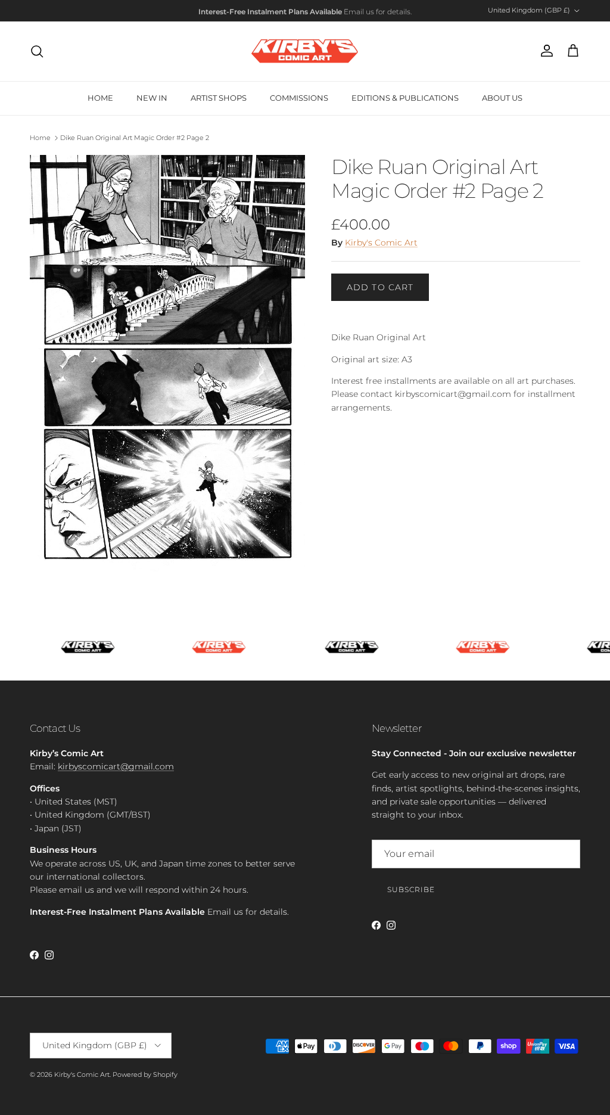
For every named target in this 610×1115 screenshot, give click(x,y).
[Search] (37, 51)
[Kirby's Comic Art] (305, 51)
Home (40, 137)
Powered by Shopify (145, 1074)
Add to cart (380, 287)
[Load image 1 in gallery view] (167, 364)
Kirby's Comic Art (381, 242)
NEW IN (151, 98)
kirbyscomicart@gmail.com (116, 766)
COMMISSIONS (299, 98)
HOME (100, 98)
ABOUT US (502, 98)
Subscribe (411, 889)
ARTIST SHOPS (219, 98)
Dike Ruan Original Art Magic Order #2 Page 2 (134, 137)
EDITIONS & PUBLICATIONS (405, 98)
